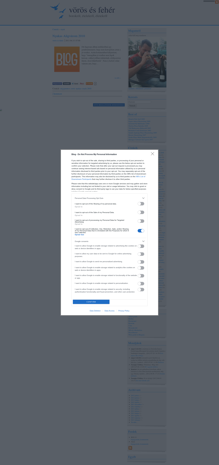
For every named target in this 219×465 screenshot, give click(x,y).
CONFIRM (91, 302)
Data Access (109, 311)
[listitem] (109, 198)
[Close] (153, 154)
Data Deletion (95, 311)
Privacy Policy (123, 311)
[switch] (141, 203)
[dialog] (109, 232)
